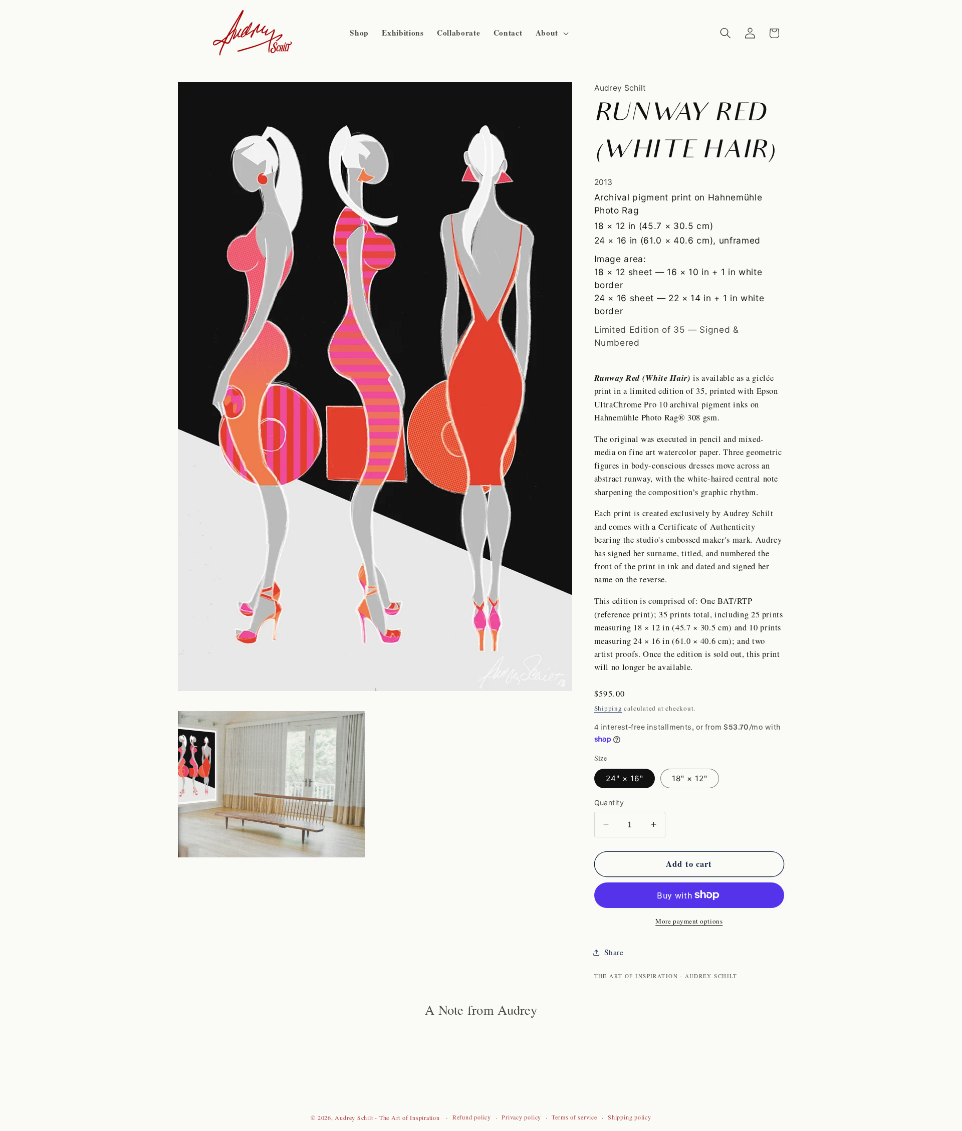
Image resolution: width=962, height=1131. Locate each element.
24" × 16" (625, 778)
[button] (551, 33)
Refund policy (471, 1117)
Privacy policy (521, 1117)
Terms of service (574, 1117)
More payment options (689, 921)
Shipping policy (629, 1117)
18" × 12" (690, 778)
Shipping (608, 708)
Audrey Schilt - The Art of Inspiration (388, 1117)
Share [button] (614, 952)
